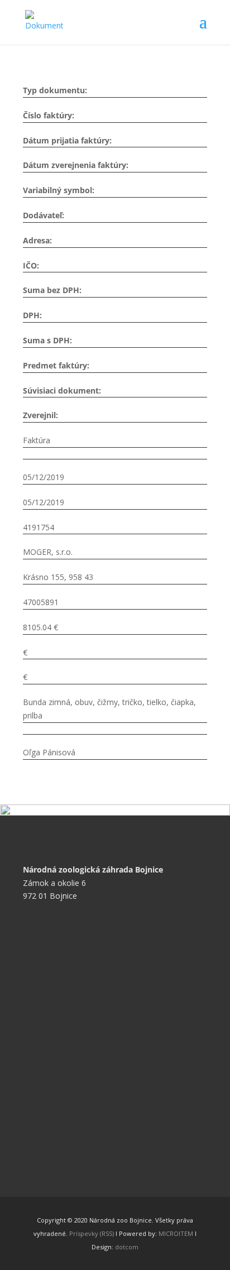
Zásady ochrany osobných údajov (91, 985)
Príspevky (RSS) (91, 1233)
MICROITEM (176, 1233)
